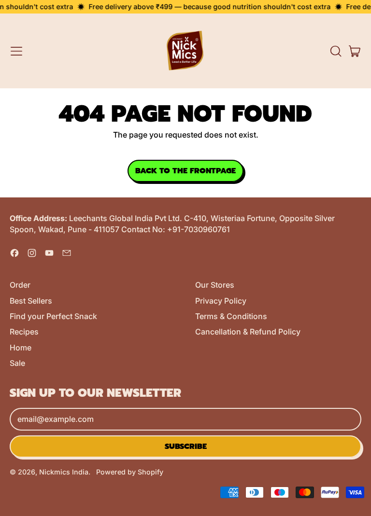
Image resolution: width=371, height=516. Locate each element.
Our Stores (214, 285)
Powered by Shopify (129, 472)
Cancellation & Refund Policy (247, 331)
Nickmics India (63, 472)
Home (20, 347)
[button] (335, 51)
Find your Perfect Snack (53, 316)
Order (20, 285)
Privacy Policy (220, 301)
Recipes (24, 331)
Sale (17, 363)
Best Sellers (31, 301)
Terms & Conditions (231, 316)
